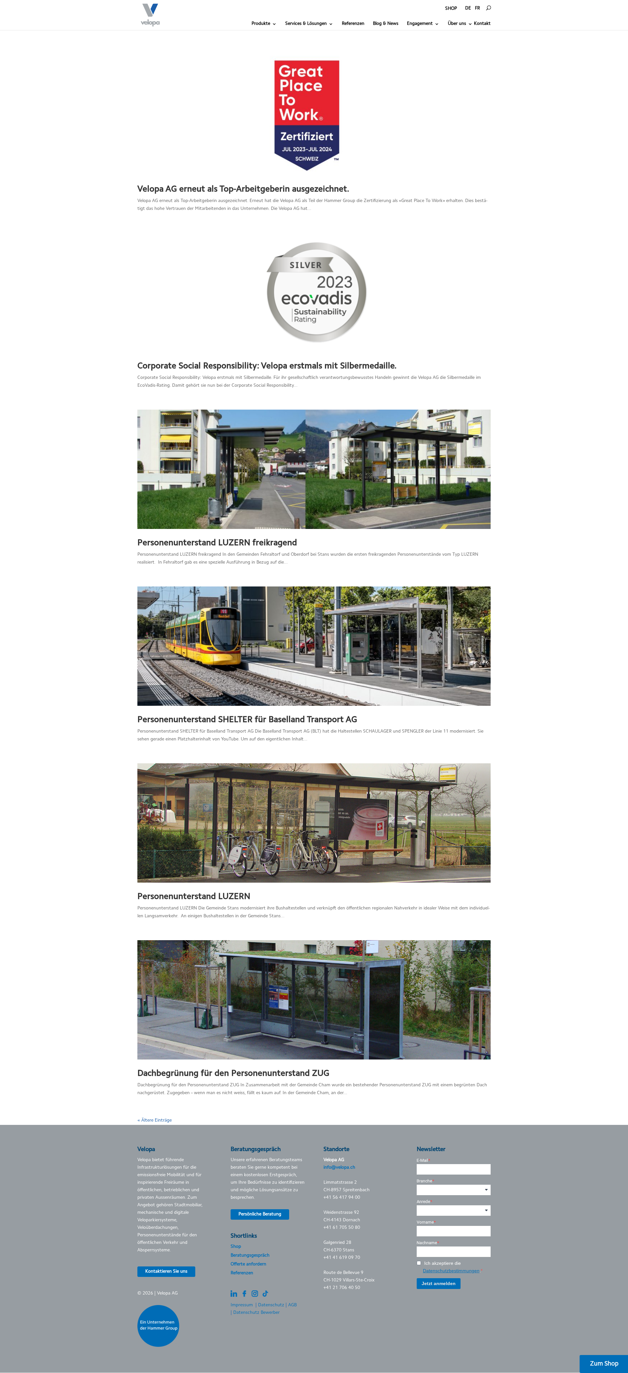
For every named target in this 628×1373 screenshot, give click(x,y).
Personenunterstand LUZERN (193, 897)
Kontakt (482, 24)
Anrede (423, 1201)
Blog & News (385, 24)
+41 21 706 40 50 (341, 1288)
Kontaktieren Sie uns (166, 1271)
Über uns (457, 24)
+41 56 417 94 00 (341, 1197)
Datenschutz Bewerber (256, 1313)
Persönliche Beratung (259, 1214)
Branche (424, 1180)
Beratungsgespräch (250, 1255)
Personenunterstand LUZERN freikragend (217, 543)
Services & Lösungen (306, 24)
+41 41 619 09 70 (341, 1258)
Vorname (425, 1222)
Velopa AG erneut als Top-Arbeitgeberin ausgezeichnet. (243, 189)
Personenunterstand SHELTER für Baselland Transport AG (247, 720)
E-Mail (422, 1160)
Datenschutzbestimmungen (451, 1270)
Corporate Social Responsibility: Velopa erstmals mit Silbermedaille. (267, 366)
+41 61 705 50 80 (341, 1228)
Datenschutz (271, 1305)
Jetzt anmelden (439, 1283)
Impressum (242, 1305)
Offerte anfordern (248, 1264)
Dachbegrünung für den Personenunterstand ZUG (233, 1074)
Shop (236, 1247)
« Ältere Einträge (154, 1120)
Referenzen (353, 24)
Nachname (427, 1242)
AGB (292, 1305)
